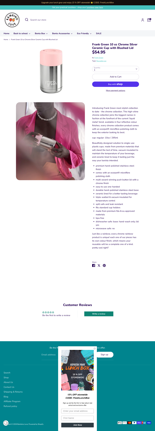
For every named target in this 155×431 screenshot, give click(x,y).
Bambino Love (22, 424)
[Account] (142, 20)
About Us (8, 382)
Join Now (77, 425)
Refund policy (10, 406)
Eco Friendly (83, 33)
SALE (98, 33)
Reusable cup (101, 61)
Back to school (21, 33)
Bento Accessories (61, 33)
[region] (77, 2)
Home (6, 33)
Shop (6, 377)
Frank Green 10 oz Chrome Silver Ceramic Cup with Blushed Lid (34, 39)
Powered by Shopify (36, 424)
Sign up (104, 354)
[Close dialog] (94, 348)
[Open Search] (26, 19)
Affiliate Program (12, 401)
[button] (5, 423)
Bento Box (40, 33)
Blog (6, 396)
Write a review (98, 314)
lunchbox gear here (95, 7)
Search (7, 372)
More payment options (115, 90)
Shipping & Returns (13, 391)
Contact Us (9, 387)
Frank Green (98, 58)
